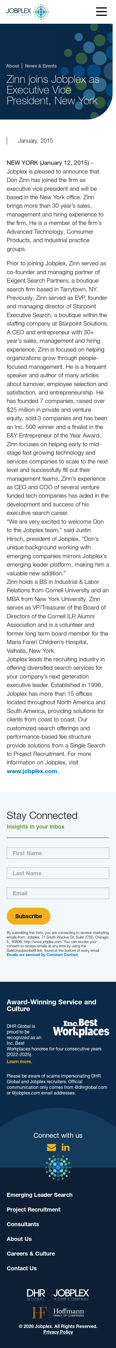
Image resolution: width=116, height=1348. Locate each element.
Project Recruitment (33, 1209)
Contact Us (22, 1268)
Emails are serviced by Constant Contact (42, 954)
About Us (19, 1239)
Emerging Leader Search (40, 1195)
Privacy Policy (58, 1332)
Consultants (23, 1224)
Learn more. (19, 1062)
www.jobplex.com (32, 771)
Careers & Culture (31, 1253)
